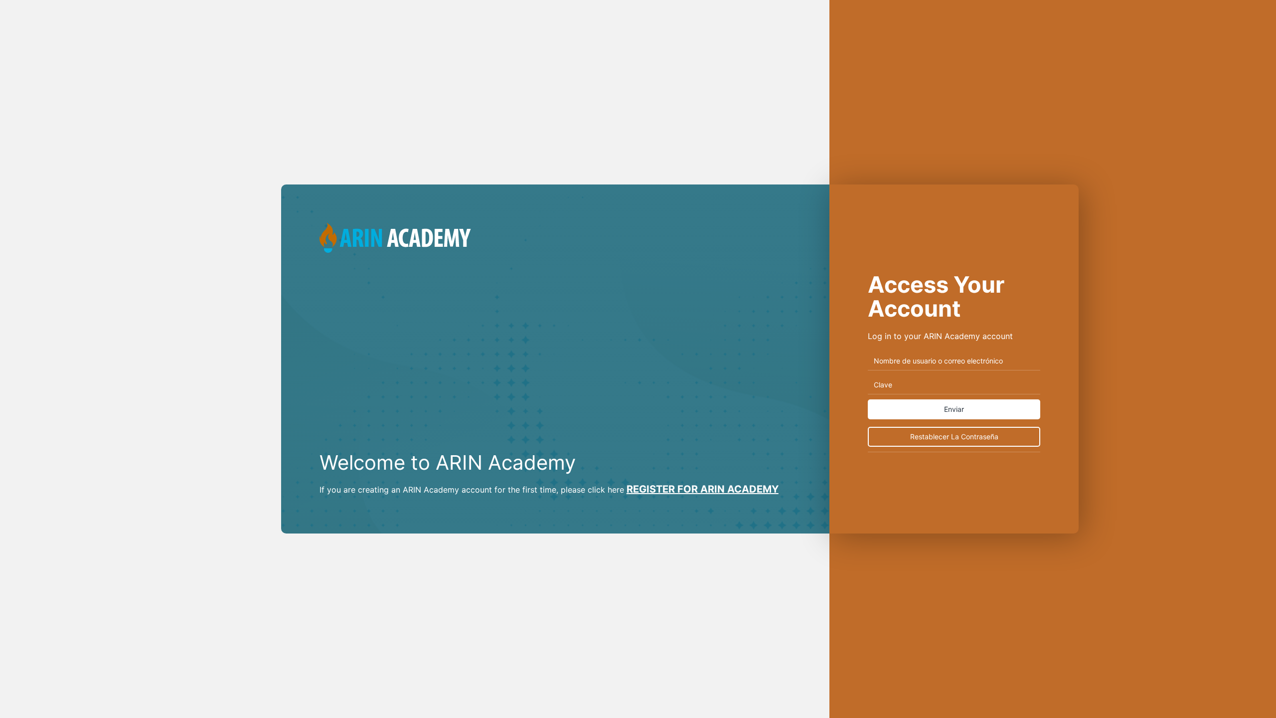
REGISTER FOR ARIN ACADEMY (703, 489)
